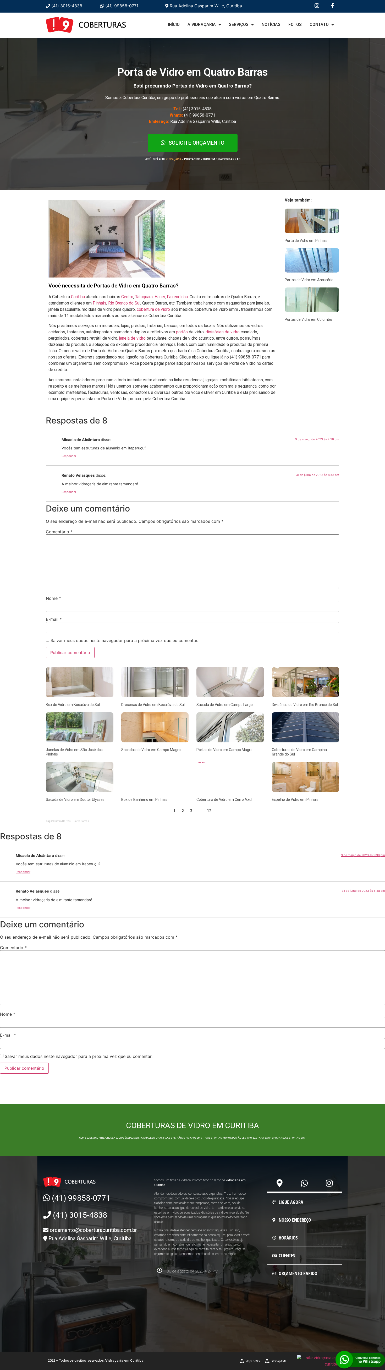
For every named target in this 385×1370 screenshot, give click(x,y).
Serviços (239, 24)
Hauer (160, 296)
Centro (127, 296)
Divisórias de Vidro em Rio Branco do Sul (305, 705)
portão (182, 331)
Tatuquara (144, 296)
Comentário (59, 532)
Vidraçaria (174, 159)
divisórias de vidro (223, 331)
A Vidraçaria (202, 24)
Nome (53, 598)
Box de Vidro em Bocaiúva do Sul (73, 705)
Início (174, 24)
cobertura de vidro (153, 309)
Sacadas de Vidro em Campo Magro (151, 750)
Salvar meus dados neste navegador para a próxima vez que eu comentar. (124, 640)
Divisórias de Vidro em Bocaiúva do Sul (153, 705)
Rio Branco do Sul (124, 303)
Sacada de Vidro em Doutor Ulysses (75, 799)
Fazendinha (177, 296)
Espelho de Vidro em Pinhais (295, 799)
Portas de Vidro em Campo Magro (224, 750)
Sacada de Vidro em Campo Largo (224, 705)
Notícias (271, 24)
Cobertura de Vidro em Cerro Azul (224, 799)
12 (209, 810)
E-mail (54, 619)
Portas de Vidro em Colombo (308, 319)
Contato (319, 24)
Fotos (295, 24)
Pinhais (99, 303)
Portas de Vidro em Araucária (309, 280)
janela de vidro (132, 338)
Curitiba (78, 296)
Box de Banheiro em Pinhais (144, 799)
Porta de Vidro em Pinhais (306, 240)
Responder (69, 456)
